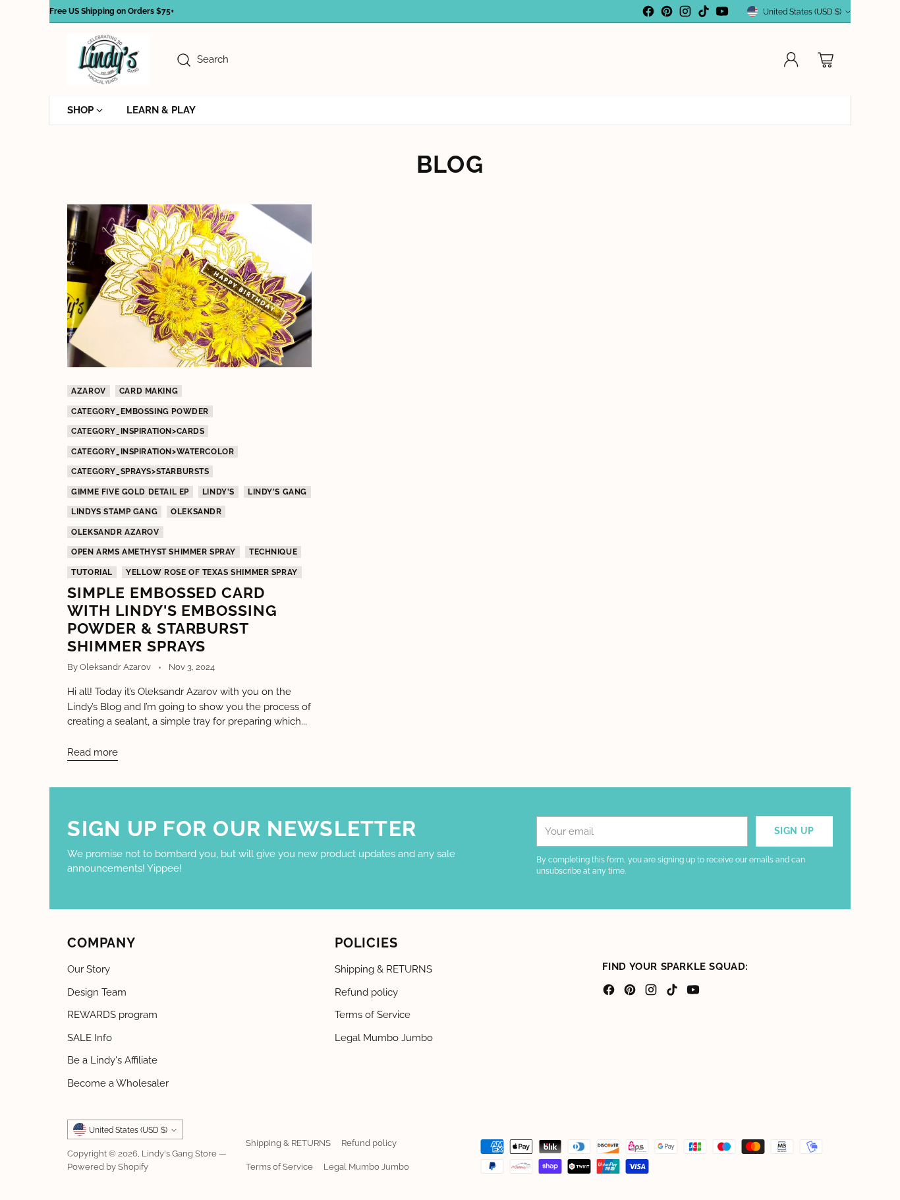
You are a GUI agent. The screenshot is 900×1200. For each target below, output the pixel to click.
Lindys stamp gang (114, 511)
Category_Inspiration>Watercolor (152, 451)
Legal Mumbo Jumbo (384, 1038)
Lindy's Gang (277, 491)
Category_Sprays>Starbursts (140, 471)
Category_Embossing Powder (140, 411)
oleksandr (196, 511)
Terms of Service (372, 1015)
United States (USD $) (802, 11)
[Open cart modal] (825, 60)
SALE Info (89, 1038)
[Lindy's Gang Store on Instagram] (685, 13)
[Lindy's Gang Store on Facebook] (648, 13)
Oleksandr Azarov (115, 532)
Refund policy (366, 992)
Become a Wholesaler (118, 1083)
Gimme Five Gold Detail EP (130, 491)
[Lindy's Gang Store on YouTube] (722, 13)
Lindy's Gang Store (179, 1153)
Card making (148, 391)
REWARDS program (112, 1015)
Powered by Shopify (107, 1166)
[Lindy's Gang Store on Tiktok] (703, 13)
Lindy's (218, 491)
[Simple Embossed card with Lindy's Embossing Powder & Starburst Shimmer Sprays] (189, 285)
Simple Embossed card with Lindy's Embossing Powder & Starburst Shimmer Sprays (172, 619)
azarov (88, 391)
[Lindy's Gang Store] (108, 60)
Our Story (88, 969)
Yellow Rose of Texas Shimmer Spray (212, 572)
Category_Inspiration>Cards (137, 431)
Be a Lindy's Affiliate (112, 1060)
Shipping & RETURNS (383, 969)
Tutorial (92, 572)
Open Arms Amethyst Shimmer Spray (153, 551)
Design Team (97, 992)
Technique (273, 551)
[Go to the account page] (791, 60)
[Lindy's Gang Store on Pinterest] (666, 13)
